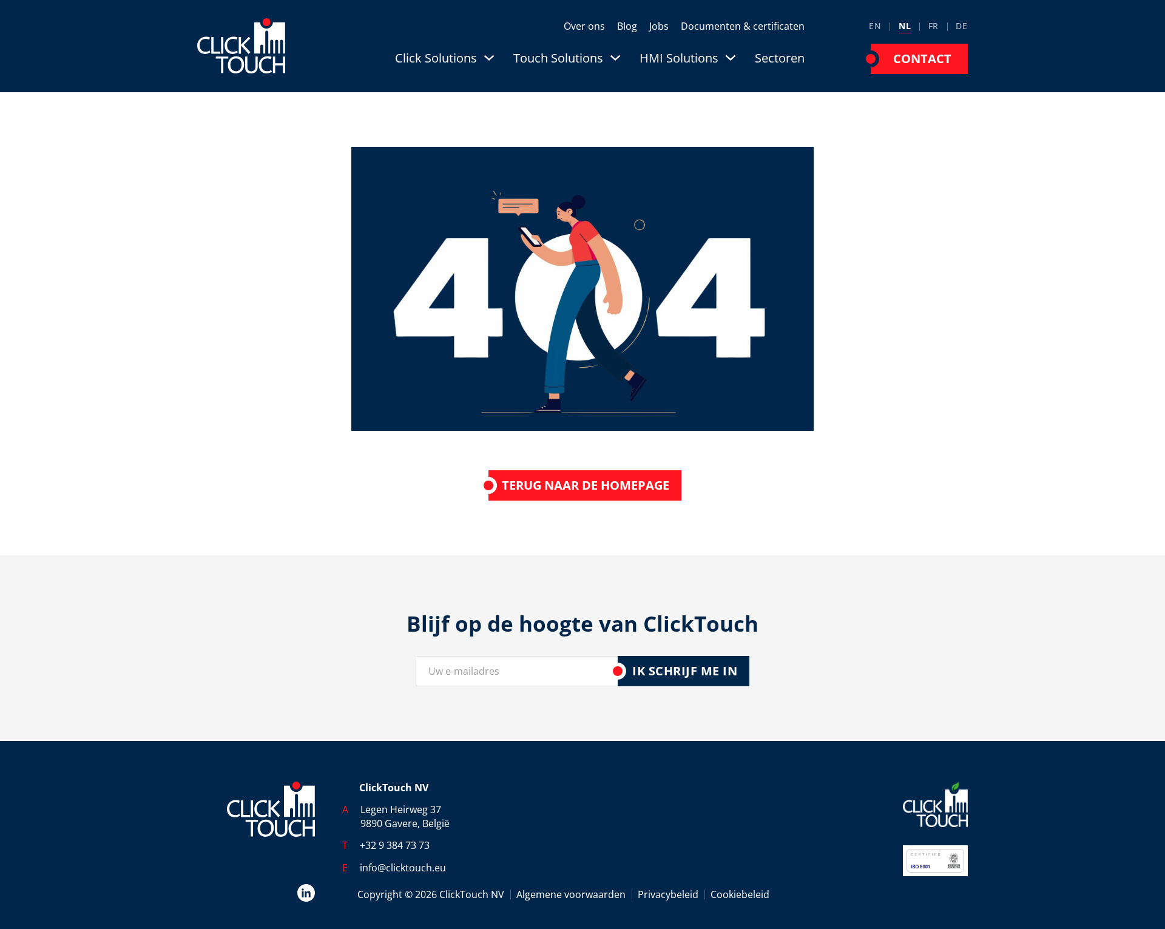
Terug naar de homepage (585, 485)
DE (962, 26)
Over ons (584, 26)
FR (933, 26)
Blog (627, 26)
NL (905, 26)
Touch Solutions (558, 58)
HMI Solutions (679, 58)
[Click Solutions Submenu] (489, 58)
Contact (922, 58)
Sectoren (780, 58)
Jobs (659, 26)
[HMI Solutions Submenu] (730, 58)
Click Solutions (436, 58)
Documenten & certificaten (743, 26)
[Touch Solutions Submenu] (615, 58)
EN (875, 26)
